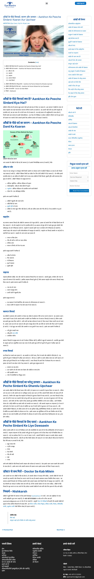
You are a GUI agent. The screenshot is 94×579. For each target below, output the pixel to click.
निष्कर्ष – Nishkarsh (10, 91)
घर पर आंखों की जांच (9, 562)
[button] (46, 3)
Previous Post (7, 530)
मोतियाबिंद (71, 116)
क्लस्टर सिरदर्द (11, 78)
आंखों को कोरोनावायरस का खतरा (77, 31)
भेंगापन (70, 149)
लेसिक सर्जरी (48, 504)
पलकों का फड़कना (73, 53)
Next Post (61, 530)
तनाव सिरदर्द (10, 80)
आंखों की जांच (72, 131)
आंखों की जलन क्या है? (74, 56)
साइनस (9, 75)
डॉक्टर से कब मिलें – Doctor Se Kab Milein (16, 88)
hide (37, 62)
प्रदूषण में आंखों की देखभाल (75, 34)
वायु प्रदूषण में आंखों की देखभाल (76, 71)
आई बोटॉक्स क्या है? (73, 38)
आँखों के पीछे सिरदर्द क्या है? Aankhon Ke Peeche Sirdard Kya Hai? (22, 66)
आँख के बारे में (72, 112)
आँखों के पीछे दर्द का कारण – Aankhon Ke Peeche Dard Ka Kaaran (22, 68)
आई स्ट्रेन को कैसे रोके (74, 82)
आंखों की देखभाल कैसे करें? (75, 27)
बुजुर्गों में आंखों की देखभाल (75, 42)
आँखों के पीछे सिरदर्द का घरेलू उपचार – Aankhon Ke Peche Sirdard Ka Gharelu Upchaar (28, 84)
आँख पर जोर (10, 71)
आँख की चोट (71, 45)
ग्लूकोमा (9, 188)
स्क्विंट (55, 504)
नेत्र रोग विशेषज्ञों (42, 501)
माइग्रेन (9, 73)
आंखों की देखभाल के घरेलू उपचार (77, 78)
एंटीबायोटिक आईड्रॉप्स (74, 23)
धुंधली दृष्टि (10, 206)
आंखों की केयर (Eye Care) (10, 23)
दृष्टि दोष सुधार (72, 96)
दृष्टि (69, 153)
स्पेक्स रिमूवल (41, 504)
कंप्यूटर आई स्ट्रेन (73, 64)
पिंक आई (12, 517)
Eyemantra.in (36, 496)
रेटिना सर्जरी (33, 504)
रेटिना (69, 142)
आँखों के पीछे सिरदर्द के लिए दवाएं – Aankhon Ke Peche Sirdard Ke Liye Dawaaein (26, 86)
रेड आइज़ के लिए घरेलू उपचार (76, 93)
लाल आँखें (15, 333)
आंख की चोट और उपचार (75, 60)
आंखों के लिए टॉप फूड (74, 86)
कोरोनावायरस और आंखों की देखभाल (78, 67)
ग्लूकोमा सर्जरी (11, 506)
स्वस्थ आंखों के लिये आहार (75, 75)
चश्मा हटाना (71, 145)
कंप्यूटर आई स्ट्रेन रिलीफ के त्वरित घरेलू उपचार (22, 520)
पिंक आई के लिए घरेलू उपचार (76, 89)
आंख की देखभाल (72, 123)
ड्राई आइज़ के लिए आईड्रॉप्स (76, 49)
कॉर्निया (70, 120)
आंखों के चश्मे (71, 134)
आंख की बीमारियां (72, 127)
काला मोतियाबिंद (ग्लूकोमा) (75, 138)
